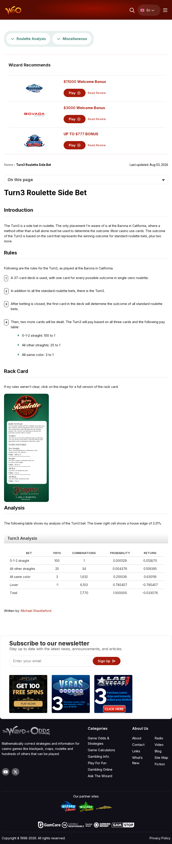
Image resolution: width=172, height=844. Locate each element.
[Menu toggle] (165, 10)
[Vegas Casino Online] (71, 694)
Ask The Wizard (100, 776)
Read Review (97, 92)
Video (159, 744)
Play (72, 93)
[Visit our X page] (15, 772)
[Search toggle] (131, 10)
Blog (158, 751)
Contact (138, 744)
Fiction (160, 764)
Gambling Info (98, 756)
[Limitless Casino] (28, 694)
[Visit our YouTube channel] (5, 772)
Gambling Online (100, 769)
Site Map (161, 757)
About (136, 738)
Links (136, 751)
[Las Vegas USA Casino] (113, 694)
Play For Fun (97, 763)
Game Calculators (101, 750)
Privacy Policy (160, 838)
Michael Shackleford (36, 611)
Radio (159, 738)
